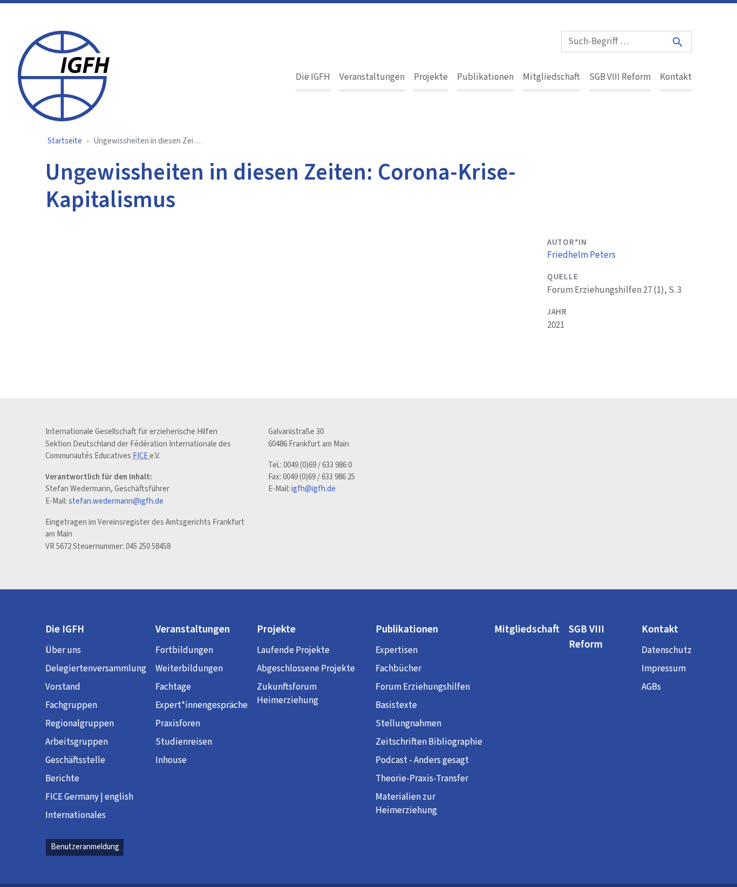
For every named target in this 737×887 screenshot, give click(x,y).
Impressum (664, 668)
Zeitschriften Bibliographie (429, 741)
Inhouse (171, 760)
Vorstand (62, 686)
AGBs (651, 686)
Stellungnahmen (408, 723)
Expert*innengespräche (201, 705)
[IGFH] (64, 75)
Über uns (63, 650)
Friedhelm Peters (581, 255)
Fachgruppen (71, 705)
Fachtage (173, 686)
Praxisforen (177, 723)
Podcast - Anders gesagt (422, 760)
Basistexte (396, 705)
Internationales (75, 815)
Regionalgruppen (79, 723)
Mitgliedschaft (551, 77)
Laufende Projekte (293, 650)
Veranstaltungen (372, 77)
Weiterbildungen (189, 668)
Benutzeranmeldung (85, 846)
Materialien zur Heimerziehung (406, 803)
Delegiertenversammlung (95, 668)
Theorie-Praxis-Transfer (422, 778)
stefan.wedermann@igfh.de (116, 501)
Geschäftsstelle (75, 760)
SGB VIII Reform (620, 77)
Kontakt (676, 77)
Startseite (64, 141)
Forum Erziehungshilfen (423, 686)
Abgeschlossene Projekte (306, 668)
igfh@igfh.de (313, 488)
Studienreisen (183, 741)
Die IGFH (313, 77)
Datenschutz (667, 650)
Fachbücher (398, 668)
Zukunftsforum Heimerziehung (287, 693)
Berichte (62, 778)
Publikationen (485, 77)
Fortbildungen (184, 650)
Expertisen (397, 650)
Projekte (431, 77)
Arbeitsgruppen (76, 741)
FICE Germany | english (89, 796)
